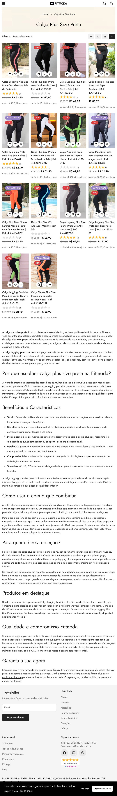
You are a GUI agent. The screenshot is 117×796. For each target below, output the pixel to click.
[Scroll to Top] (111, 779)
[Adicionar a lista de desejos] (15, 74)
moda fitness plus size (95, 673)
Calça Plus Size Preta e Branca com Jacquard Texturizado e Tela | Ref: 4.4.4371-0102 (44, 157)
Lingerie (65, 702)
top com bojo (18, 508)
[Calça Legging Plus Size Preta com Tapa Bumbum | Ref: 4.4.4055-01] (102, 60)
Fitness (64, 697)
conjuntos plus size (50, 532)
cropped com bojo (52, 508)
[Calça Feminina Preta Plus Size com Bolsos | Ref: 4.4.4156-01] (15, 130)
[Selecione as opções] (9, 74)
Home (45, 14)
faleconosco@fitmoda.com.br (76, 746)
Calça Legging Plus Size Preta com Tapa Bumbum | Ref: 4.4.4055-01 (101, 87)
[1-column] (91, 36)
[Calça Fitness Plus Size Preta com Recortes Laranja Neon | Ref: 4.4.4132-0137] (44, 271)
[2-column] (98, 36)
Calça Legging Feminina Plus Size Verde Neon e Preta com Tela (73, 602)
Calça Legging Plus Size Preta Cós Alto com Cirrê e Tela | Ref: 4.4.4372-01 (73, 87)
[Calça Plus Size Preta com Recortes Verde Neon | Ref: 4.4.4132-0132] (73, 130)
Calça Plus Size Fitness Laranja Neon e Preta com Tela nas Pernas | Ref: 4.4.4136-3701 (14, 227)
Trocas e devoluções (12, 748)
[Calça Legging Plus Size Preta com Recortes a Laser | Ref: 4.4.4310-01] (102, 200)
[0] (111, 3)
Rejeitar (85, 788)
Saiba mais (26, 791)
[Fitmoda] (58, 3)
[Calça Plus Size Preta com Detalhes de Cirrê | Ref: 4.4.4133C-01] (44, 60)
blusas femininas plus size (36, 529)
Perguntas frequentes (12, 754)
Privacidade (8, 759)
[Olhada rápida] (20, 74)
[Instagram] (73, 752)
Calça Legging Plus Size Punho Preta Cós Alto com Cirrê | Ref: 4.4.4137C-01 (73, 227)
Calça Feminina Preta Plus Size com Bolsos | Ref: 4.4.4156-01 (14, 155)
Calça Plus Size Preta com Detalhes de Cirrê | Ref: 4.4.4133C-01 (44, 85)
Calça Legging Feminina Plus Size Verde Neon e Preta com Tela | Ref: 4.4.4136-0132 (15, 298)
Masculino (66, 707)
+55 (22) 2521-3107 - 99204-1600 (79, 742)
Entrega (6, 764)
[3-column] (105, 36)
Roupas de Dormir (70, 713)
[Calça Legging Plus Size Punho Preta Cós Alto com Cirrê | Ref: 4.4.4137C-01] (73, 200)
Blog (4, 769)
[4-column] (112, 36)
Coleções (65, 723)
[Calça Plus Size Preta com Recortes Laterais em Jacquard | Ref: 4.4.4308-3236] (102, 130)
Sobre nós (7, 743)
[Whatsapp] (82, 752)
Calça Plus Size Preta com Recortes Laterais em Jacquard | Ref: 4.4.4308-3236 (100, 157)
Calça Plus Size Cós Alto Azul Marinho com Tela (43, 225)
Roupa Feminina (69, 718)
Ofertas (64, 728)
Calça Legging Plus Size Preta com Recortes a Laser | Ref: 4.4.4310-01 (101, 227)
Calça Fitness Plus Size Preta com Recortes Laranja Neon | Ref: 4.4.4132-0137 (43, 298)
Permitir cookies (102, 788)
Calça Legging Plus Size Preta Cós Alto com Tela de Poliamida (15, 85)
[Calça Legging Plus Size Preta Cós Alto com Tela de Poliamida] (15, 60)
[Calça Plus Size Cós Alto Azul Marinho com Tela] (44, 200)
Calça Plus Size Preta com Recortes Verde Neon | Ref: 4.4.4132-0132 (72, 157)
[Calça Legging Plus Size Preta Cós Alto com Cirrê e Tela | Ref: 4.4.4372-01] (73, 60)
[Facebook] (64, 752)
